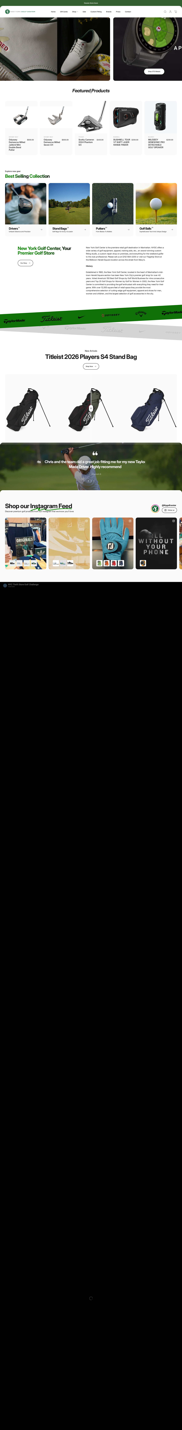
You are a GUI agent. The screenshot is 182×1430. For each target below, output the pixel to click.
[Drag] (91, 408)
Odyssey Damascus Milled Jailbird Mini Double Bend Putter (17, 144)
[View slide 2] (91, 481)
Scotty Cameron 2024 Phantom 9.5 (86, 142)
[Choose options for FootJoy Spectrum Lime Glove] (99, 563)
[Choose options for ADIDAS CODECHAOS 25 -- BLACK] (12, 563)
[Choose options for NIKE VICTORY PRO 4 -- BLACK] (70, 563)
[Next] (170, 543)
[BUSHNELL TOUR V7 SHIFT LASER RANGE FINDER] (126, 117)
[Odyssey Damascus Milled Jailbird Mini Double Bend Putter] (21, 117)
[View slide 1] (88, 481)
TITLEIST (81, 137)
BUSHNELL (116, 137)
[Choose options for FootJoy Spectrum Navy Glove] (121, 563)
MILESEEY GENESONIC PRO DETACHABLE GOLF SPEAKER (156, 143)
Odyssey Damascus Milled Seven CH (52, 142)
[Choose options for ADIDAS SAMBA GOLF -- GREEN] (34, 563)
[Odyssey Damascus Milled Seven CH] (56, 117)
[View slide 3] (93, 481)
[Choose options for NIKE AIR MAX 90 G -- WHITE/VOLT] (63, 563)
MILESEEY (151, 137)
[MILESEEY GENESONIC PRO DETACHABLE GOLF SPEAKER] (160, 117)
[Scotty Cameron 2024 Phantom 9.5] (91, 117)
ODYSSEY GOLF (13, 137)
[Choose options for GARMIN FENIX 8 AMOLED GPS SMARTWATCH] (143, 563)
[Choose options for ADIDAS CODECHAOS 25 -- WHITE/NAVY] (27, 563)
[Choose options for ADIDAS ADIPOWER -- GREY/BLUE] (19, 563)
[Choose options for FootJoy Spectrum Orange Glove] (107, 563)
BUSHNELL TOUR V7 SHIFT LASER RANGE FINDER (121, 142)
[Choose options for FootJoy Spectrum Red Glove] (114, 563)
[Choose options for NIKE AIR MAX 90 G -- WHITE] (56, 563)
